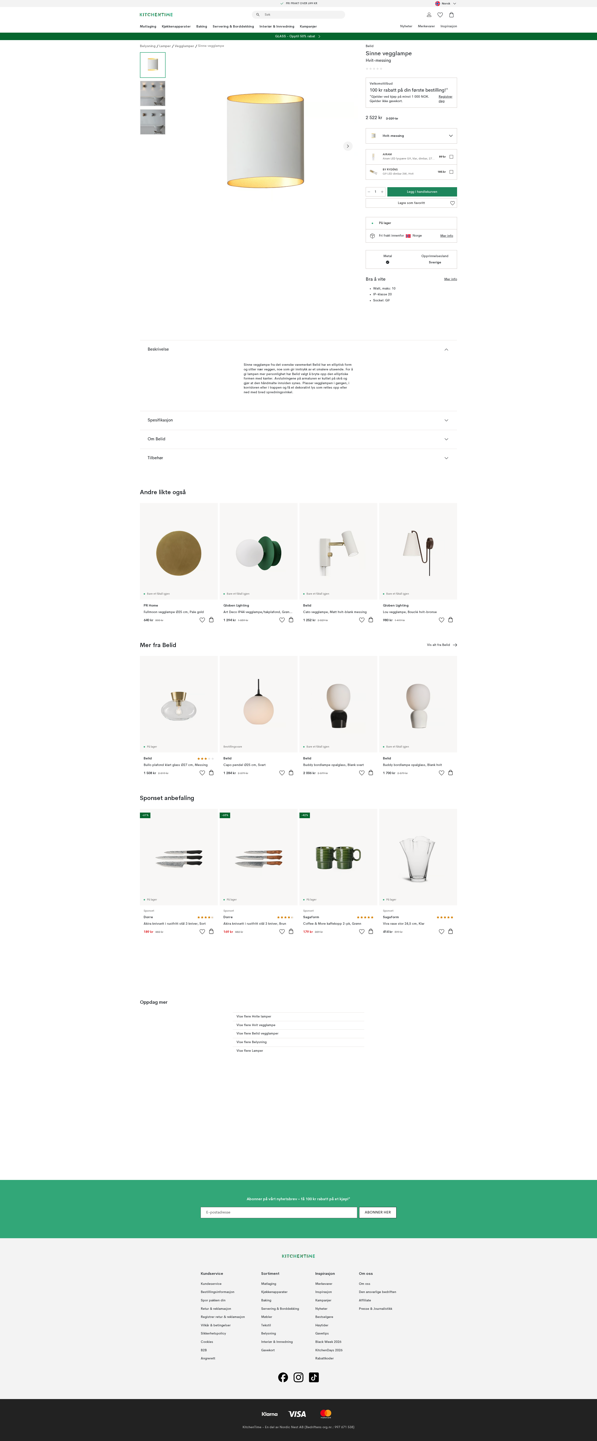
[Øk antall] (382, 191)
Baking (201, 26)
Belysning (148, 46)
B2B (204, 1350)
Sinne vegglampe (211, 46)
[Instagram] (298, 1377)
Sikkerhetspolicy (213, 1333)
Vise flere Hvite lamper (253, 1016)
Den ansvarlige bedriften (377, 1292)
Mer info (446, 236)
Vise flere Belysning (251, 1042)
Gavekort (268, 1350)
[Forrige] (181, 146)
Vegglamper (184, 46)
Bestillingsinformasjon (217, 1292)
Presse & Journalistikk (375, 1308)
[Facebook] (283, 1377)
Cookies (207, 1342)
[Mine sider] (429, 14)
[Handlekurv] (451, 14)
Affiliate (365, 1300)
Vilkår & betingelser (216, 1325)
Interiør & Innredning (277, 26)
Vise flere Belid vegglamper (257, 1033)
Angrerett (208, 1358)
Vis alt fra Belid (438, 645)
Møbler (266, 1317)
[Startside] (156, 14)
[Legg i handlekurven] (211, 619)
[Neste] (348, 146)
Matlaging (148, 26)
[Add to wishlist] (202, 620)
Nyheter (406, 26)
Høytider (321, 1325)
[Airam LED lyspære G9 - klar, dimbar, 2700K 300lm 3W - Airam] (373, 156)
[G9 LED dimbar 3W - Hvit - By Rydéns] (373, 172)
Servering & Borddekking (233, 26)
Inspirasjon (449, 26)
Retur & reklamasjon (216, 1308)
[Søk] (258, 15)
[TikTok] (314, 1377)
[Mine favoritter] (440, 14)
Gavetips (322, 1333)
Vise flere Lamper (249, 1050)
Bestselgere (324, 1317)
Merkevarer (426, 26)
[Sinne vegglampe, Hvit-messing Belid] (264, 145)
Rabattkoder (324, 1358)
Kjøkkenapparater (176, 26)
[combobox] (446, 3)
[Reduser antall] (369, 191)
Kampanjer (308, 26)
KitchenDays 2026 (329, 1350)
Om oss (364, 1284)
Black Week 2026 (328, 1342)
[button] (374, 68)
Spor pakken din (213, 1300)
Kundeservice (211, 1284)
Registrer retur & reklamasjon (223, 1317)
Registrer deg (445, 99)
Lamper (165, 46)
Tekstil (266, 1325)
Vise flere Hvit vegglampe (255, 1025)
